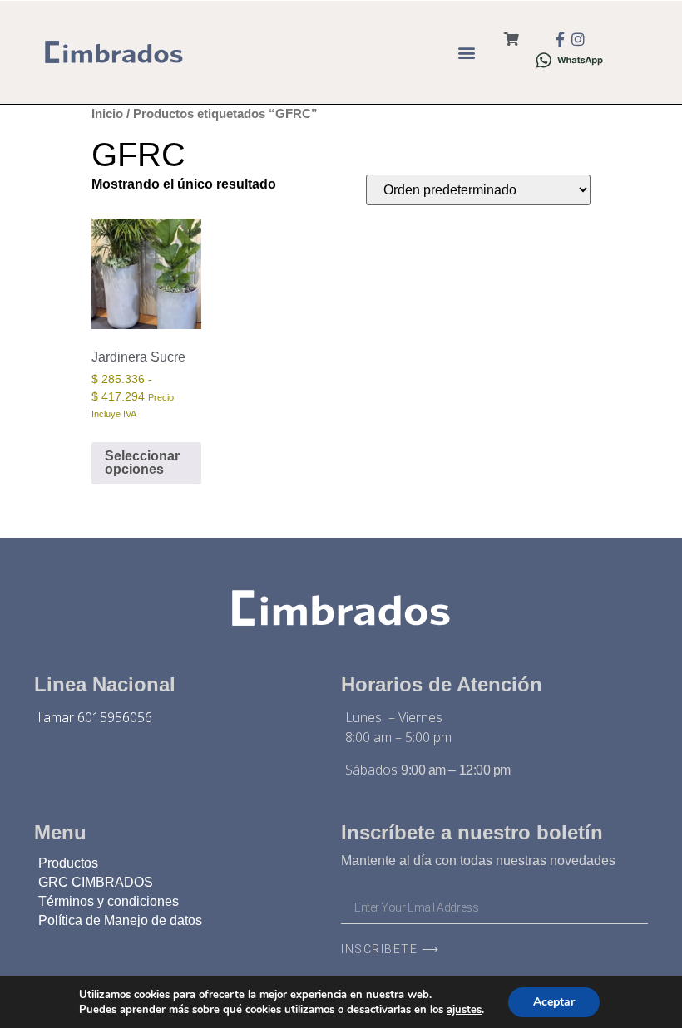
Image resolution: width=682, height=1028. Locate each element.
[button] (466, 52)
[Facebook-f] (559, 39)
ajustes (464, 1009)
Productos (68, 863)
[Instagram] (578, 39)
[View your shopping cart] (511, 39)
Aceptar (554, 1002)
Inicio (107, 114)
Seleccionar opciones (142, 462)
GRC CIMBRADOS (95, 882)
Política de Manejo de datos (120, 920)
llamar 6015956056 (95, 717)
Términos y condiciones (108, 901)
